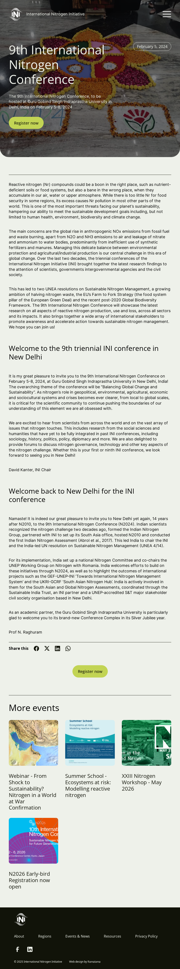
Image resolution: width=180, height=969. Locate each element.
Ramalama (94, 961)
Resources (112, 936)
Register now (26, 123)
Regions (44, 936)
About (19, 936)
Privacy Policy (146, 936)
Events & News (77, 936)
